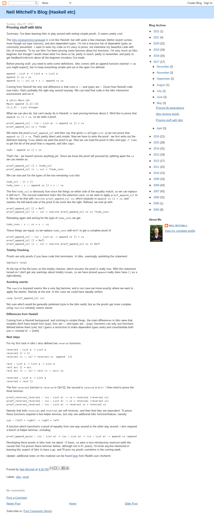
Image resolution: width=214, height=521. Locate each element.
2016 (156, 136)
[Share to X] (59, 468)
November (163, 72)
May (160, 103)
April (160, 128)
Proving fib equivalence (170, 107)
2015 (156, 142)
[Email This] (51, 468)
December (163, 66)
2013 (156, 154)
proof (26, 476)
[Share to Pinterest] (67, 468)
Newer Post (13, 503)
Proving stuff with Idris (169, 120)
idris (18, 476)
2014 (156, 148)
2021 (156, 37)
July (160, 91)
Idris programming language (28, 39)
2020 (156, 43)
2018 (156, 55)
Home (72, 503)
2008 (156, 185)
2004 (156, 209)
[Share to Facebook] (63, 468)
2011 (156, 166)
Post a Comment (16, 497)
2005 (156, 203)
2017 (156, 61)
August (161, 85)
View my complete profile (180, 230)
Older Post (131, 503)
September (164, 78)
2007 (156, 191)
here (75, 455)
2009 (156, 179)
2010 (156, 173)
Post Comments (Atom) (37, 511)
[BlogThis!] (55, 468)
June (160, 97)
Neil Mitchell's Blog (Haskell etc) (40, 12)
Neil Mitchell (27, 469)
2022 (156, 31)
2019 (156, 49)
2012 (156, 160)
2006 (156, 197)
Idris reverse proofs (167, 113)
